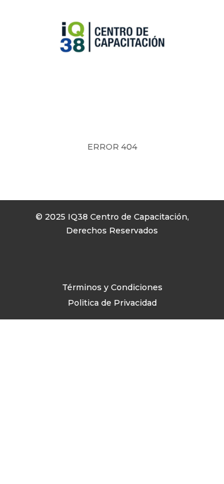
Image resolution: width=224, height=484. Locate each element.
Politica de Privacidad (112, 303)
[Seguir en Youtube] (77, 264)
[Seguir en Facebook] (31, 264)
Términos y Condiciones (112, 287)
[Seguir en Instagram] (54, 264)
